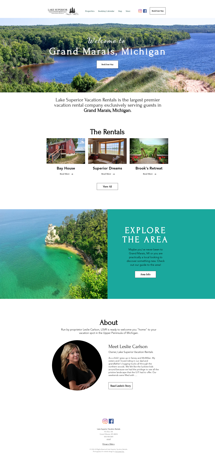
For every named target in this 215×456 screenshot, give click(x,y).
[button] (89, 11)
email (109, 439)
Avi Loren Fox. (119, 451)
